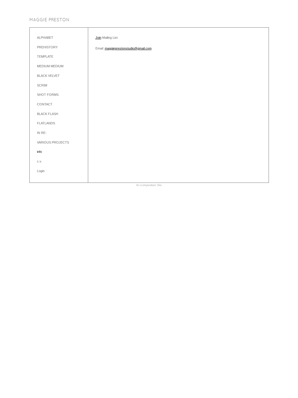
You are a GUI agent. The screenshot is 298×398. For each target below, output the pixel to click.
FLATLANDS (46, 123)
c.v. (39, 161)
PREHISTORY (47, 47)
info (39, 151)
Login (41, 171)
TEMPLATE (45, 56)
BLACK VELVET (48, 75)
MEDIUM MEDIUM (50, 66)
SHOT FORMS (47, 94)
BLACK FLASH (47, 114)
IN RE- (42, 133)
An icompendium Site (149, 185)
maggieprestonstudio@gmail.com (128, 48)
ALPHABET (45, 37)
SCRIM (42, 85)
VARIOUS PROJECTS (53, 142)
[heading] (49, 20)
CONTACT (44, 104)
